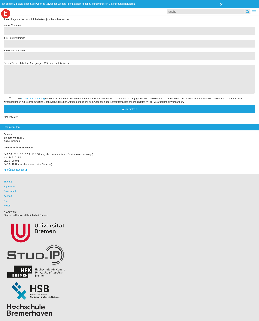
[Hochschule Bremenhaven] (129, 310)
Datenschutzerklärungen (122, 4)
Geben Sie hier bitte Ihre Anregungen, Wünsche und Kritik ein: (36, 63)
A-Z (5, 201)
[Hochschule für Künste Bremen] (129, 272)
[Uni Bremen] (129, 232)
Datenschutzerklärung (33, 98)
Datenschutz (10, 191)
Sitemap (8, 181)
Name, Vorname (12, 25)
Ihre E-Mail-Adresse (14, 50)
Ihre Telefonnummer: (14, 38)
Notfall (7, 205)
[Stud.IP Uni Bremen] (129, 255)
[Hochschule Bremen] (129, 291)
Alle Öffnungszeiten (14, 170)
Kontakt (8, 196)
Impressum (9, 186)
